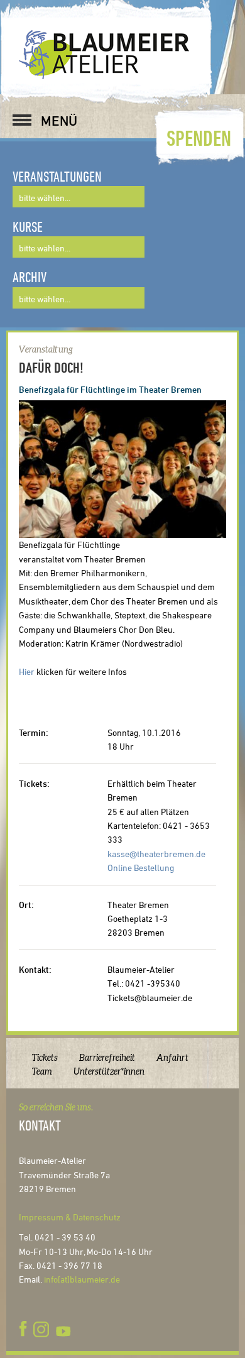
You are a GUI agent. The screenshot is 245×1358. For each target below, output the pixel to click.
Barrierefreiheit (107, 1058)
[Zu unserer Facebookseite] (25, 1329)
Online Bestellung (140, 867)
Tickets (45, 1058)
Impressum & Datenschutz (70, 1217)
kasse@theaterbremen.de (156, 853)
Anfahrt (172, 1058)
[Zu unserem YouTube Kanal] (64, 1329)
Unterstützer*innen (109, 1071)
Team (42, 1071)
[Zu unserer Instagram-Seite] (40, 1329)
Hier (27, 671)
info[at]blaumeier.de (82, 1279)
